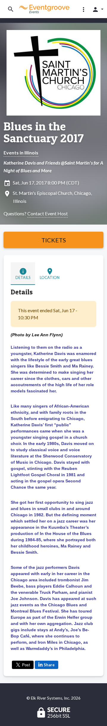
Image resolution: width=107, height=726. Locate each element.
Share (49, 664)
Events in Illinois (21, 152)
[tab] (23, 273)
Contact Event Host (47, 213)
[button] (83, 9)
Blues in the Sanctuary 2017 (44, 132)
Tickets (53, 240)
